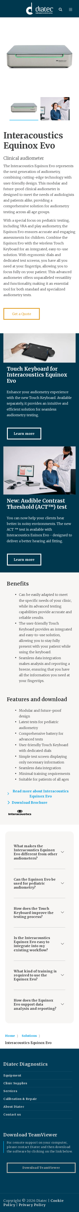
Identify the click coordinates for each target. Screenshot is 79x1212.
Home (10, 1036)
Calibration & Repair (20, 1099)
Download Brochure (29, 802)
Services (10, 1091)
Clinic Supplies (15, 1083)
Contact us (12, 1114)
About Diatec (13, 1107)
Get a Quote (21, 314)
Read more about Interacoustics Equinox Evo (41, 793)
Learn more (24, 433)
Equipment (12, 1075)
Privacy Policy (32, 1205)
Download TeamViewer (41, 1168)
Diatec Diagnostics (25, 1064)
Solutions (29, 1036)
